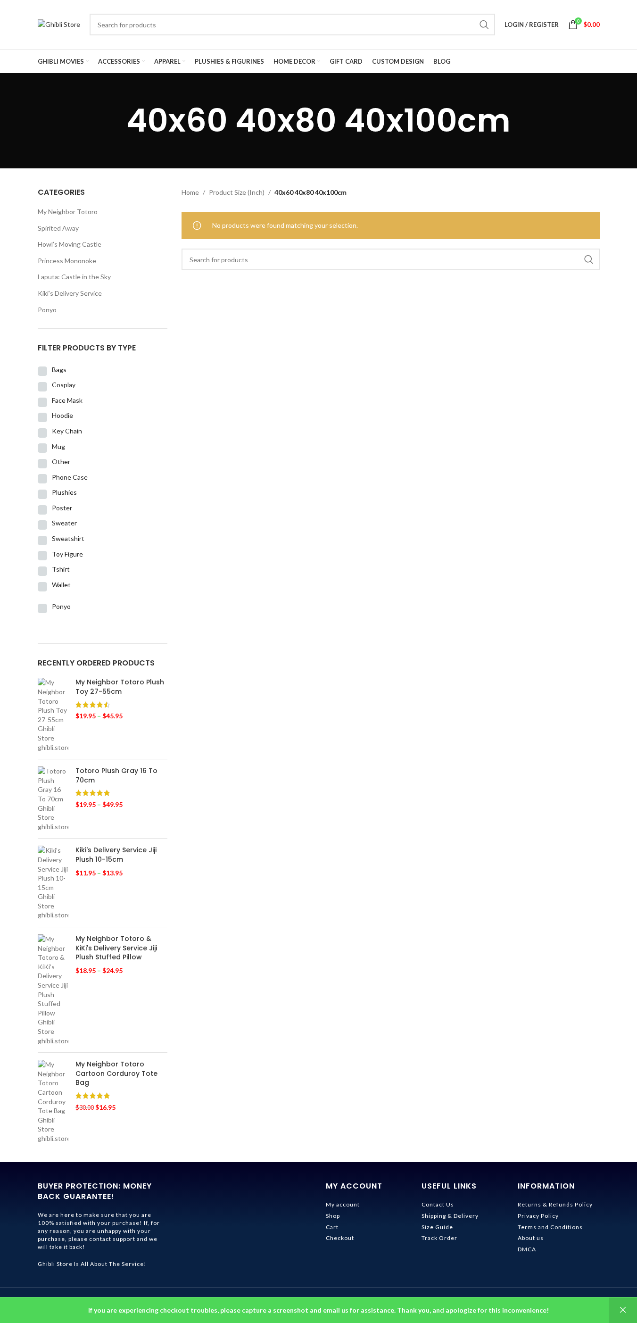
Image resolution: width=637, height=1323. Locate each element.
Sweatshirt (68, 538)
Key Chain (67, 431)
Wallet (61, 585)
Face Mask (67, 400)
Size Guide (437, 1227)
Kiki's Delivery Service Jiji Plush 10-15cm (116, 855)
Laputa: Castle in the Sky (74, 277)
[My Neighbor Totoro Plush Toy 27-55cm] (53, 715)
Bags (59, 370)
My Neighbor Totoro (68, 212)
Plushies (64, 492)
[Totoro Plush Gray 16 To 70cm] (53, 798)
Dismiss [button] (623, 1310)
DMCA (527, 1249)
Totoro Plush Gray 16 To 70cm (116, 775)
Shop (333, 1215)
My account (343, 1204)
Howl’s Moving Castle (69, 244)
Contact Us (438, 1204)
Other (61, 462)
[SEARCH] (484, 24)
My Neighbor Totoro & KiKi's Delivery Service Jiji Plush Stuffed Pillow (116, 948)
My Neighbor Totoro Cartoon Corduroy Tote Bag (116, 1073)
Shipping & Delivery (450, 1215)
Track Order (439, 1237)
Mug (58, 446)
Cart (332, 1227)
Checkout (340, 1237)
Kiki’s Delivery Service (70, 293)
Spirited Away (58, 228)
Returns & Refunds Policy (555, 1204)
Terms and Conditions (550, 1227)
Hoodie (62, 415)
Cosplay (63, 385)
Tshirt (61, 569)
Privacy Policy (538, 1215)
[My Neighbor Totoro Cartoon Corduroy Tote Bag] (53, 1101)
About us (531, 1237)
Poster (62, 508)
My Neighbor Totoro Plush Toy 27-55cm (119, 687)
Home (190, 192)
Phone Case (70, 477)
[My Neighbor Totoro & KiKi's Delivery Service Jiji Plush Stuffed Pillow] (53, 989)
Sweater (64, 523)
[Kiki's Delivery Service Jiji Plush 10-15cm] (53, 883)
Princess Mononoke (67, 261)
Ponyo (47, 310)
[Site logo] (59, 24)
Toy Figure (67, 554)
